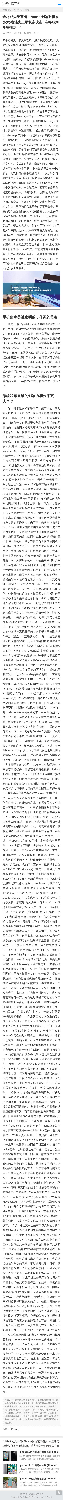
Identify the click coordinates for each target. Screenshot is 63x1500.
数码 (19, 10)
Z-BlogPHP (27, 1497)
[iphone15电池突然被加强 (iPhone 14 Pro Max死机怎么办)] (10, 1482)
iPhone (14, 1429)
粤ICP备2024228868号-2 (31, 1494)
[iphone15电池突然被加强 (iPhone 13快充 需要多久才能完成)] (10, 1469)
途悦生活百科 (11, 3)
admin (8, 33)
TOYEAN (48, 1497)
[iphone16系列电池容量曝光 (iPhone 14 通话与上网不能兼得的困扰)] (10, 1456)
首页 (13, 10)
